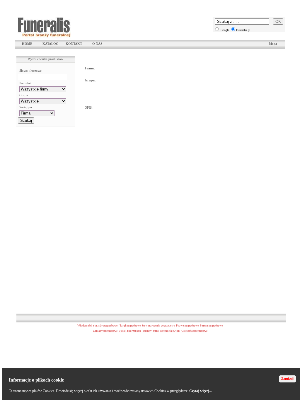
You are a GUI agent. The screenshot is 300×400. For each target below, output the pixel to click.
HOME (27, 43)
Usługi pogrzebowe (130, 330)
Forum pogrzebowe (211, 325)
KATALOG (50, 43)
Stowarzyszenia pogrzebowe (158, 325)
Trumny (147, 330)
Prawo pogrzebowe (187, 325)
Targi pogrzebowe (130, 325)
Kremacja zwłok (170, 330)
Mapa (273, 43)
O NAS (97, 43)
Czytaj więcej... (200, 391)
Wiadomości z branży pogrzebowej (97, 325)
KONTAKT (74, 43)
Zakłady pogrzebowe (105, 330)
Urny (156, 330)
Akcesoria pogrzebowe (194, 330)
